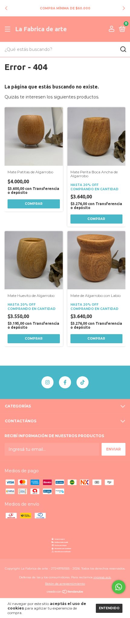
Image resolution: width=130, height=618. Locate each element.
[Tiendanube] (65, 592)
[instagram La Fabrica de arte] (47, 382)
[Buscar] (123, 49)
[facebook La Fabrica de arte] (65, 382)
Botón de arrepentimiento (65, 584)
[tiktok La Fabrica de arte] (82, 382)
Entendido (109, 608)
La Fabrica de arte (41, 28)
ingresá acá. (102, 577)
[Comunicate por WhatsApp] (118, 587)
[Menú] (9, 29)
